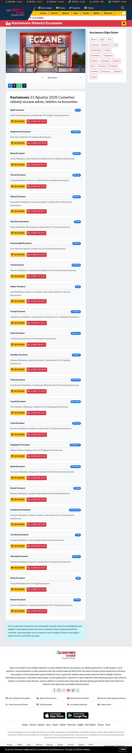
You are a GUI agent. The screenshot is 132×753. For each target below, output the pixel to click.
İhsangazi (105, 61)
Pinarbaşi (113, 66)
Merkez (102, 66)
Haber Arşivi (106, 705)
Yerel (107, 725)
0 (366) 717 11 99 (38, 276)
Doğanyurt (107, 55)
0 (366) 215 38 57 (38, 211)
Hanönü (94, 61)
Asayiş (43, 13)
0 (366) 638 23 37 (38, 478)
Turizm (100, 725)
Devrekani (95, 55)
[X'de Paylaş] (14, 86)
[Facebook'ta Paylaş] (10, 86)
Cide (115, 45)
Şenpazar (106, 71)
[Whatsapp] (78, 690)
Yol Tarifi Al (19, 121)
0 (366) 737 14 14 (38, 589)
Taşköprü (118, 71)
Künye (91, 8)
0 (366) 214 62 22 (38, 434)
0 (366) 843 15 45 (38, 456)
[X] (59, 690)
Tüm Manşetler (45, 705)
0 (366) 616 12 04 (38, 499)
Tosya (93, 77)
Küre (93, 66)
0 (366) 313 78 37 (38, 233)
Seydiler (94, 71)
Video (62, 8)
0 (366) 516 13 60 (38, 524)
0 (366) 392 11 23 (38, 413)
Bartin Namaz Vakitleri (80, 698)
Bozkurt (105, 45)
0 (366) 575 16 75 (38, 568)
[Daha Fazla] (24, 86)
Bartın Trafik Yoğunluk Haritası (113, 698)
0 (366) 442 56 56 (38, 143)
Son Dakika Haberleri (78, 705)
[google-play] (77, 715)
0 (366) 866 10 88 (38, 546)
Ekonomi (108, 13)
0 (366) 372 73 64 (38, 121)
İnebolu (116, 61)
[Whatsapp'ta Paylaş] (19, 86)
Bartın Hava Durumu (48, 698)
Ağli (102, 39)
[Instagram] (64, 690)
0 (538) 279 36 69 (38, 370)
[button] (124, 13)
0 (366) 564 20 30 (38, 611)
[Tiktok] (73, 690)
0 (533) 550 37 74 (38, 165)
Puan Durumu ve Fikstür (18, 705)
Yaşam (86, 13)
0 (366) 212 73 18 (38, 186)
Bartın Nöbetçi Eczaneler (19, 698)
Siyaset (65, 13)
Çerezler (95, 749)
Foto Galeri (46, 8)
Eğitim (96, 13)
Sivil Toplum (90, 725)
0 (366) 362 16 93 (38, 301)
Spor (76, 13)
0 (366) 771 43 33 (38, 391)
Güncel (54, 13)
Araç (110, 39)
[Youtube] (68, 690)
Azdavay (94, 45)
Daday (107, 50)
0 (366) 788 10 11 (38, 345)
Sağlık (80, 725)
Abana (94, 39)
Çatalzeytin (96, 50)
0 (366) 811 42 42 (38, 255)
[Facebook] (54, 690)
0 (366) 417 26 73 (38, 323)
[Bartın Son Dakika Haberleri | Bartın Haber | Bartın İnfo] (15, 12)
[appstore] (54, 715)
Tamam (122, 749)
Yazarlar (76, 8)
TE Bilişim (119, 746)
